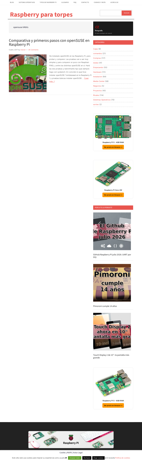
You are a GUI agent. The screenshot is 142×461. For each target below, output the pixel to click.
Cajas (95, 49)
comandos (97, 53)
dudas (95, 63)
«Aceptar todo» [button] (74, 458)
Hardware (97, 72)
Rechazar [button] (87, 458)
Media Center (99, 81)
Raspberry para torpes (41, 14)
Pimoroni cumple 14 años (105, 306)
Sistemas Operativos (101, 100)
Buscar (126, 13)
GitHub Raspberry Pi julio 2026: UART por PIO (112, 256)
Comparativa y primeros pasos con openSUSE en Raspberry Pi (49, 42)
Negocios (97, 86)
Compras (97, 58)
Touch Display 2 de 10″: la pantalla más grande (111, 356)
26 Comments (33, 50)
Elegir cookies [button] (98, 458)
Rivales (96, 95)
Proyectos (97, 90)
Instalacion (97, 76)
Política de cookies (122, 458)
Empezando (98, 67)
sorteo (96, 104)
